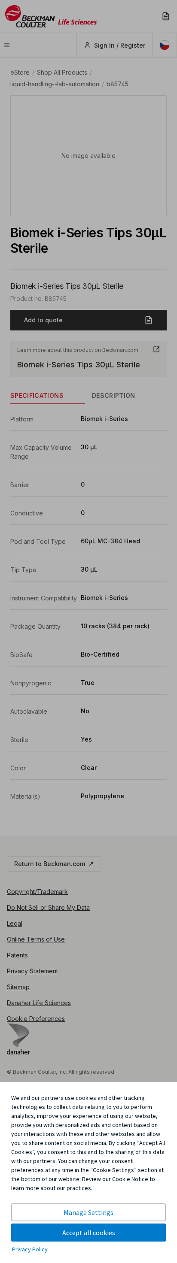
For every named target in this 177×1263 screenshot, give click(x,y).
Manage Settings (88, 1212)
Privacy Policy (30, 1249)
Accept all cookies (88, 1232)
